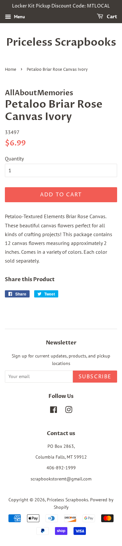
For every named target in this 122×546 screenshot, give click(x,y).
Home (10, 69)
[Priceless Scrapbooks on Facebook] (53, 411)
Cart (111, 17)
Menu (19, 17)
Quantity (14, 158)
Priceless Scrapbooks (61, 42)
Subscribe (95, 376)
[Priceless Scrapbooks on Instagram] (68, 411)
